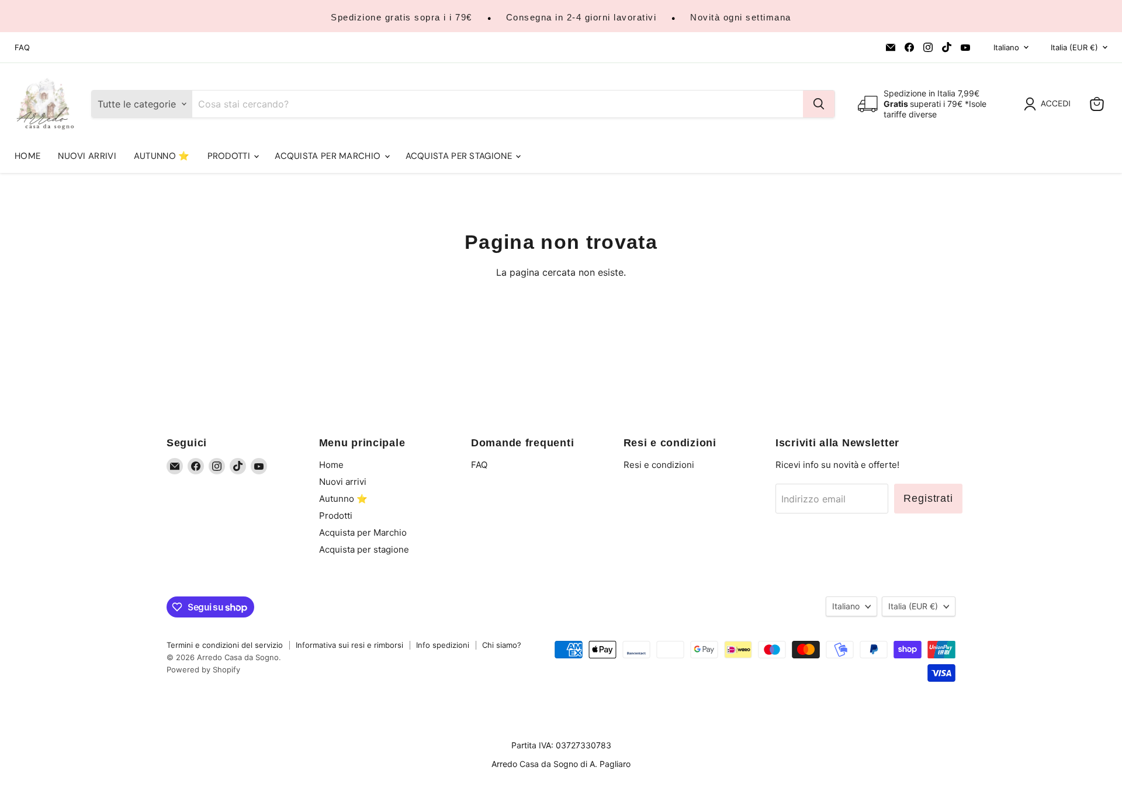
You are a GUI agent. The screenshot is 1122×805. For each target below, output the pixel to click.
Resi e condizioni (659, 464)
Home (27, 156)
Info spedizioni (442, 645)
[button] (1049, 104)
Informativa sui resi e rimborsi (349, 645)
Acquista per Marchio (329, 156)
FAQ (22, 47)
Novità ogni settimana (740, 17)
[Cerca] (818, 104)
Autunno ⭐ (162, 156)
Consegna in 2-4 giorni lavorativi (581, 17)
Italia (1074, 47)
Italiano (1006, 47)
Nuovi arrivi (87, 156)
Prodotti (230, 156)
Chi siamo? (501, 645)
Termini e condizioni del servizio (225, 645)
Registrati (928, 498)
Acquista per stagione (460, 156)
